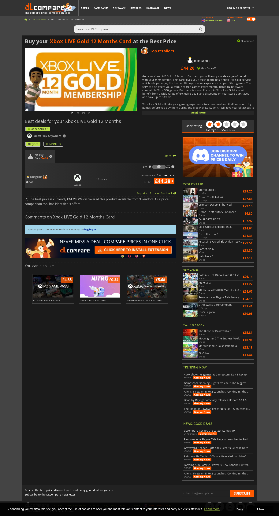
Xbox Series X (39, 129)
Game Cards (101, 8)
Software (119, 8)
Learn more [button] (212, 509)
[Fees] (158, 167)
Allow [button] (260, 509)
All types (33, 144)
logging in (90, 229)
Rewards (136, 8)
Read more (198, 112)
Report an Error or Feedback (155, 193)
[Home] (25, 19)
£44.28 (163, 181)
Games (85, 8)
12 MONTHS (53, 144)
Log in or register (239, 8)
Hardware (152, 8)
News (167, 8)
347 (30, 182)
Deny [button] (239, 509)
